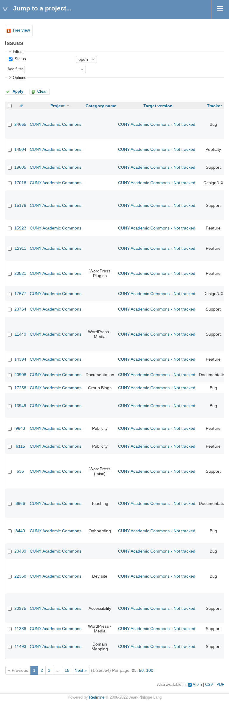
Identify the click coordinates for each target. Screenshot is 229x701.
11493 (20, 646)
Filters (18, 52)
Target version (158, 105)
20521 (20, 273)
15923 (20, 228)
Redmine (96, 697)
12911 (20, 248)
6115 (20, 446)
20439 (20, 551)
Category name (101, 105)
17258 (20, 387)
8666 (20, 503)
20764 (20, 309)
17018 (20, 182)
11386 (20, 628)
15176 (20, 205)
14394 (20, 359)
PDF (220, 685)
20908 (20, 374)
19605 (20, 167)
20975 (20, 608)
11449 (20, 334)
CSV (209, 685)
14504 (20, 149)
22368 (20, 576)
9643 (20, 428)
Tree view (21, 30)
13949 (20, 405)
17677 (20, 293)
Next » (81, 670)
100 (149, 670)
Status (19, 59)
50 (141, 670)
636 (20, 471)
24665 (20, 124)
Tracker (214, 105)
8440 (20, 530)
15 (67, 670)
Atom (197, 685)
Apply (18, 91)
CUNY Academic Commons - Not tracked (156, 124)
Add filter (15, 69)
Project (57, 105)
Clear (42, 91)
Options (19, 78)
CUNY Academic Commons (55, 124)
